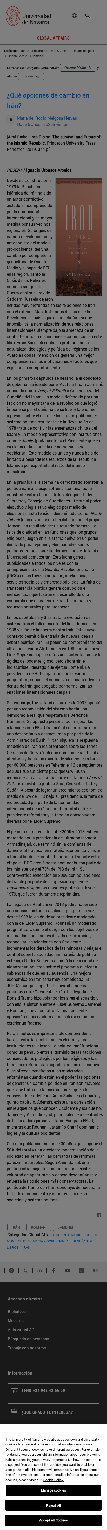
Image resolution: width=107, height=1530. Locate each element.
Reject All (53, 1505)
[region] (53, 1477)
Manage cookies (53, 1490)
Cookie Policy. (53, 1479)
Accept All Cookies (53, 1520)
